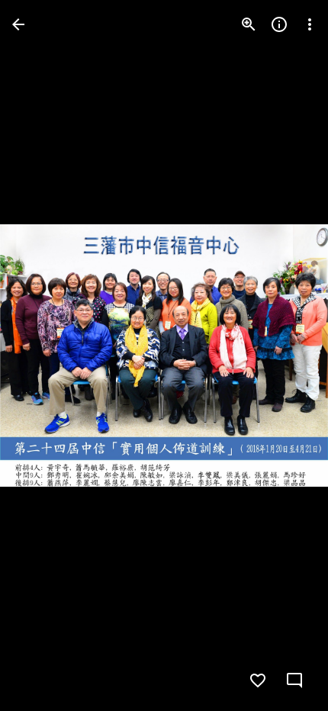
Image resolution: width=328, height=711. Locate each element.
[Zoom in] (248, 24)
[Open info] (279, 24)
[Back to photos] (18, 24)
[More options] (309, 24)
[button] (42, 355)
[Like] (258, 680)
